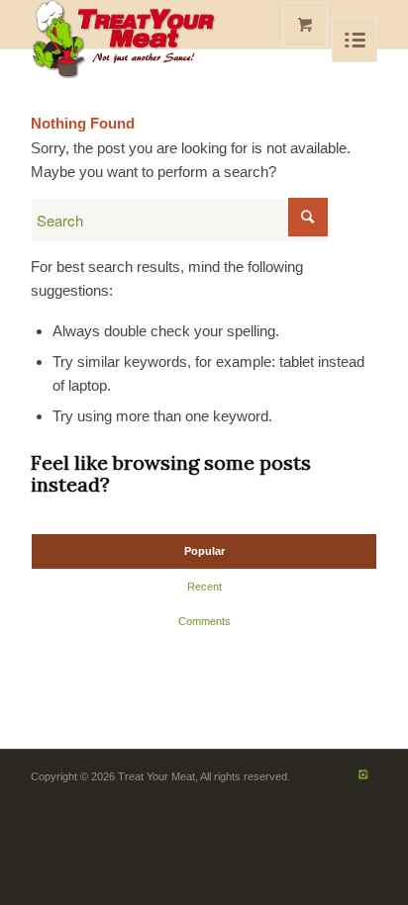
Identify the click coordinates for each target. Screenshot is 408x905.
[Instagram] (362, 774)
